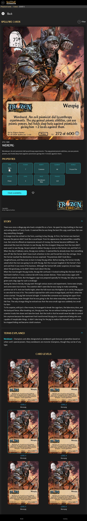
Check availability (14, 193)
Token (19, 7)
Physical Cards (6, 7)
